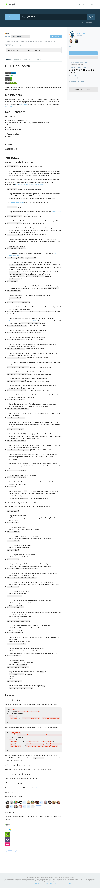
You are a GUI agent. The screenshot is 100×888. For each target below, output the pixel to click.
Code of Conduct (24, 883)
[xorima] (77, 42)
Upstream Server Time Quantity (24, 184)
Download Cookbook (83, 89)
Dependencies (18, 59)
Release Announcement (17, 202)
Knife (20, 45)
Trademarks (9, 880)
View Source (83, 53)
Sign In (92, 4)
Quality (36, 60)
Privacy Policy (49, 883)
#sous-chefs (8, 106)
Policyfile (8, 45)
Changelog (27, 59)
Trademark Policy (68, 883)
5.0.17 (19, 36)
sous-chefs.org (23, 104)
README (9, 59)
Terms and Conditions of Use (37, 883)
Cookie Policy (58, 883)
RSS (7, 33)
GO (91, 16)
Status (75, 883)
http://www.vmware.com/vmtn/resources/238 (22, 321)
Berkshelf (14, 45)
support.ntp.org (39, 184)
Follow (57, 36)
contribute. (37, 788)
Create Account (81, 4)
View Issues (83, 57)
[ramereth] (71, 42)
